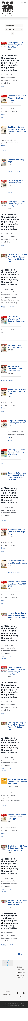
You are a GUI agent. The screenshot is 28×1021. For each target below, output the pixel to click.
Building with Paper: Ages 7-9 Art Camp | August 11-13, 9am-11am (17, 726)
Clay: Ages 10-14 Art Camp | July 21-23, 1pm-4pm (16, 204)
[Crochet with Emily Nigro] (4, 163)
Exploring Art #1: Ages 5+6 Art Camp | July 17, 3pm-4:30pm (17, 902)
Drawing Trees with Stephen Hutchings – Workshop (17, 452)
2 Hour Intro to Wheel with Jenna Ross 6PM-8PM (17, 391)
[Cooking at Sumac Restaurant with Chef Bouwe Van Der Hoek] (4, 130)
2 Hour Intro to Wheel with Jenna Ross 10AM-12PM (17, 817)
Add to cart (11, 171)
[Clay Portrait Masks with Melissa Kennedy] (4, 564)
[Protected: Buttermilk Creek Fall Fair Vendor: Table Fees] (4, 781)
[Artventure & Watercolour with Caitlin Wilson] (4, 369)
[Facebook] (17, 993)
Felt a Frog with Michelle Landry (15, 346)
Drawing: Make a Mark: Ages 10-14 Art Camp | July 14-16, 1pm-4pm (16, 670)
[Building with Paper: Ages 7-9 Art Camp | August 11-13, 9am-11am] (4, 725)
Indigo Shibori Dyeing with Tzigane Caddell (17, 422)
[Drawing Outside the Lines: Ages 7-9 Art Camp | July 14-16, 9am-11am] (4, 475)
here (3, 114)
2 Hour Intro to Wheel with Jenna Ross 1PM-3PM (17, 584)
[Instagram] (20, 996)
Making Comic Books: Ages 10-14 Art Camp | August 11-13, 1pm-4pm (17, 615)
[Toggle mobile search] (22, 2)
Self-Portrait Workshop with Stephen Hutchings (16, 319)
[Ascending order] (21, 25)
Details (3, 86)
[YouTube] (23, 993)
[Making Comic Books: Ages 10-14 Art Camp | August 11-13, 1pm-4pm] (4, 615)
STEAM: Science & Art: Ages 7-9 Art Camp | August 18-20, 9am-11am (17, 258)
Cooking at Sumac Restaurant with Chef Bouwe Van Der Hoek (17, 129)
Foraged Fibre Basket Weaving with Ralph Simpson (17, 532)
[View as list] (15, 33)
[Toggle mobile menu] (25, 2)
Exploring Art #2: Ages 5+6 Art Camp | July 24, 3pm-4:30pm (17, 848)
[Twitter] (20, 993)
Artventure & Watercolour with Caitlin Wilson (15, 368)
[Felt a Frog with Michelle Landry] (4, 348)
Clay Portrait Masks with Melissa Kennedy (17, 562)
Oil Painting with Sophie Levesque (15, 182)
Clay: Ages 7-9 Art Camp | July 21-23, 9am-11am (15, 45)
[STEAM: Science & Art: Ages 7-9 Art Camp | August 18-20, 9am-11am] (4, 257)
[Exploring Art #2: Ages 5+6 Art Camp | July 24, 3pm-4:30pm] (4, 848)
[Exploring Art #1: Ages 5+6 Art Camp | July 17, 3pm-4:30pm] (4, 902)
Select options (4, 149)
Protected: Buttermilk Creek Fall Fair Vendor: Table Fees (17, 781)
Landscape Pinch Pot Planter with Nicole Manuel (17, 98)
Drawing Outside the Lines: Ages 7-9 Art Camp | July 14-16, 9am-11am (17, 476)
